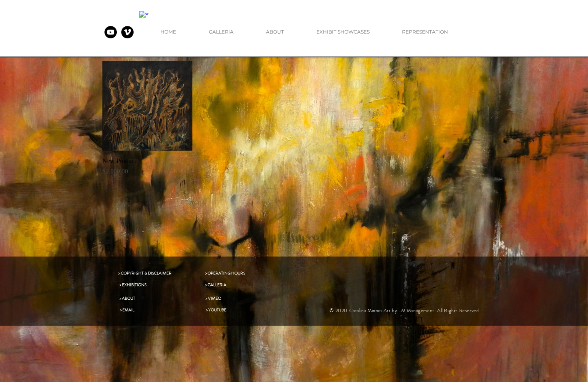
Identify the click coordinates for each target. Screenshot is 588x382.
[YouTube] (110, 32)
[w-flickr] (170, 10)
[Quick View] (147, 106)
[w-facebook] (143, 15)
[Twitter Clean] (157, 10)
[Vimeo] (127, 32)
